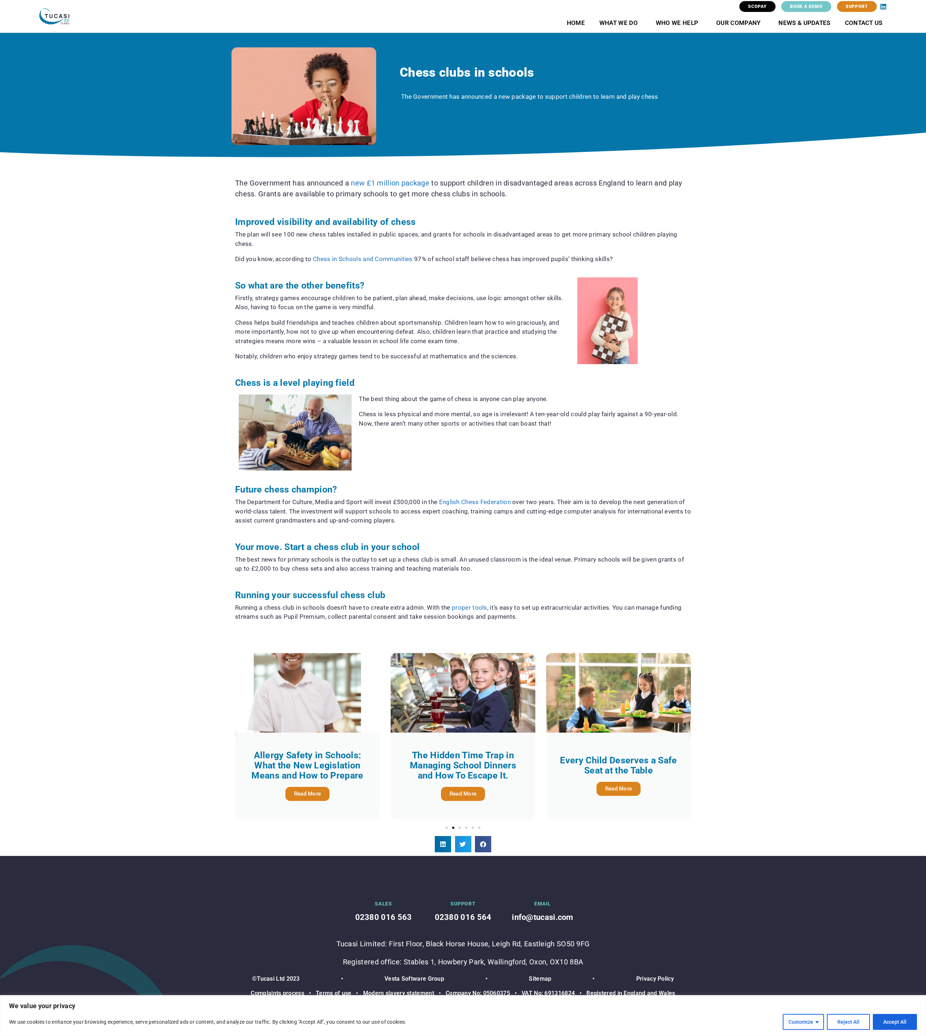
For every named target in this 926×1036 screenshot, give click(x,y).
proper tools (469, 607)
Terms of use (334, 993)
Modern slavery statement (398, 993)
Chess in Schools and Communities (363, 259)
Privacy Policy (655, 978)
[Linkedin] (883, 6)
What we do (618, 22)
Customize (801, 1022)
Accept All (894, 1022)
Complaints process (277, 993)
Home (576, 22)
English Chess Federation (475, 502)
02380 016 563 (383, 917)
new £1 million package (390, 183)
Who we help (677, 22)
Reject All (848, 1022)
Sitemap (540, 978)
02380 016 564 (463, 917)
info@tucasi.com (542, 917)
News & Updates (804, 22)
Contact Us (864, 22)
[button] (236, 733)
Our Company (738, 22)
